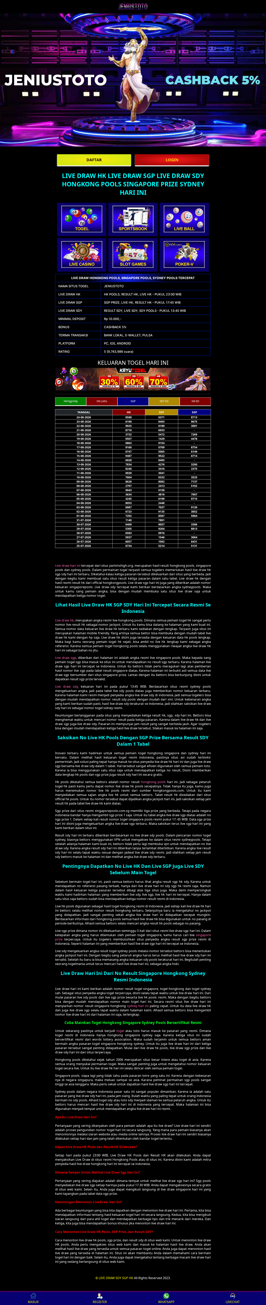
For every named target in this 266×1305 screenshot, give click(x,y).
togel (120, 1031)
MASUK (33, 1302)
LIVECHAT (233, 1302)
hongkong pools (153, 782)
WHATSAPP (166, 1302)
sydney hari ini (138, 1006)
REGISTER (100, 1302)
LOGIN (172, 159)
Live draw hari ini (67, 565)
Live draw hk (64, 620)
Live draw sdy (66, 686)
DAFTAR (94, 159)
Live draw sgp (65, 658)
